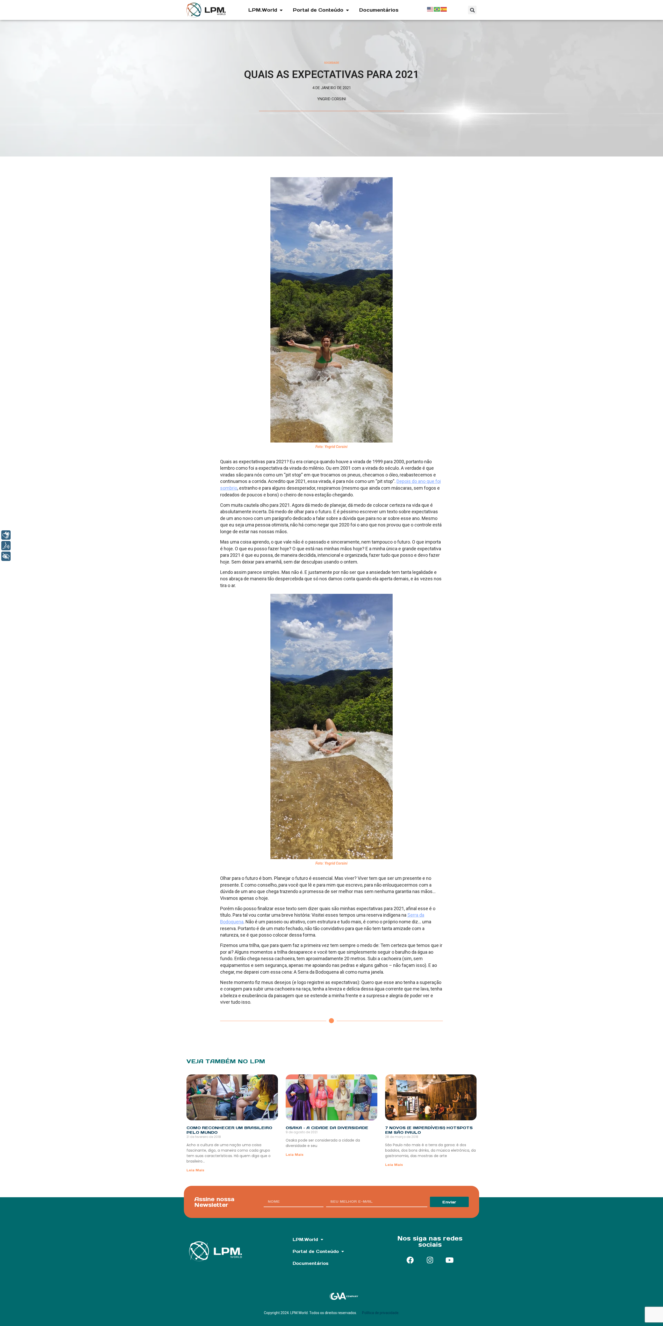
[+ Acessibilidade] (6, 556)
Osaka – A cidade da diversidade (327, 1127)
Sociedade (331, 63)
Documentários (379, 10)
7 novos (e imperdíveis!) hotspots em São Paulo (429, 1130)
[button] (472, 10)
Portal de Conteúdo (318, 10)
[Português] (437, 8)
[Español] (444, 8)
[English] (430, 8)
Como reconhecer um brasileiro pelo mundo (229, 1130)
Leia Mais (195, 1170)
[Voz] (6, 545)
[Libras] (6, 535)
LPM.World (262, 10)
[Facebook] (410, 1260)
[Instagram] (430, 1260)
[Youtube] (449, 1260)
